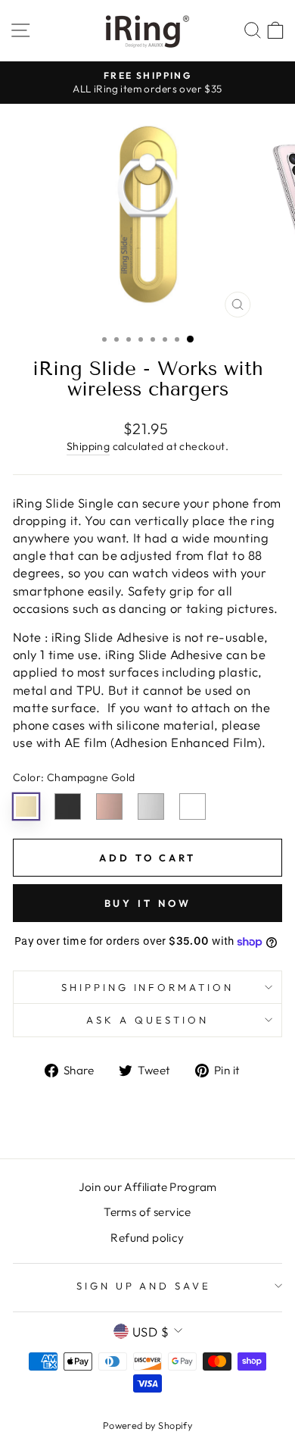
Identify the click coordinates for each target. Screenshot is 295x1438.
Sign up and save (144, 1286)
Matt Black (67, 806)
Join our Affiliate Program (148, 1187)
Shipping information (147, 987)
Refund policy (147, 1237)
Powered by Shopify (147, 1425)
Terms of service (147, 1212)
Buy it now (147, 903)
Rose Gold (109, 806)
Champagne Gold (26, 806)
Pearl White (192, 806)
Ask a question (147, 1020)
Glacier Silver (151, 806)
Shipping (88, 446)
